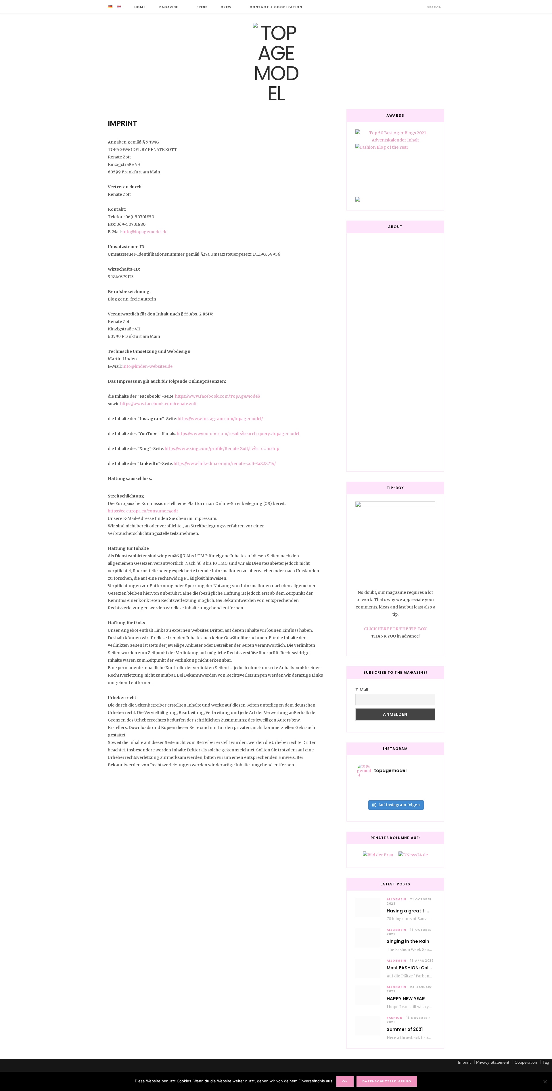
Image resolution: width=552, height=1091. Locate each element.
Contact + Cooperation (276, 7)
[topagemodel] (276, 63)
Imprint (464, 1062)
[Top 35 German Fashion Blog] (395, 199)
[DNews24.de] (413, 855)
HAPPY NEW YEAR (406, 999)
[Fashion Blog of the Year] (395, 165)
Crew (226, 7)
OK (345, 1081)
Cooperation (526, 1062)
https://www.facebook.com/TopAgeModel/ (217, 396)
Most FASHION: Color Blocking (420, 968)
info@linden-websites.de (147, 366)
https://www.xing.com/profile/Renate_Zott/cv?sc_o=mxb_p (222, 448)
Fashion (394, 1018)
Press (202, 7)
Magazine (168, 7)
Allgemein (396, 899)
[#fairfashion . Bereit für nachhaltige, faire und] (369, 793)
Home (139, 7)
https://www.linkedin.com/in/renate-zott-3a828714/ (225, 463)
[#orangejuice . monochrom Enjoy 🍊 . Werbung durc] (421, 793)
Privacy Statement (492, 1062)
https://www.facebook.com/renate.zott (158, 403)
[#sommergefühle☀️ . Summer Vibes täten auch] (395, 786)
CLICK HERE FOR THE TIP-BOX (395, 628)
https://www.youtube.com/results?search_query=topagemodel (238, 433)
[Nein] (545, 1081)
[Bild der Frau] (378, 855)
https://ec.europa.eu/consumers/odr (143, 511)
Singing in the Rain (408, 941)
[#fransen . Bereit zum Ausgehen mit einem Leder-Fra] (421, 786)
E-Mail (361, 689)
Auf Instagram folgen (399, 805)
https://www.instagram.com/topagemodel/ (220, 418)
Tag (546, 1062)
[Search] (421, 7)
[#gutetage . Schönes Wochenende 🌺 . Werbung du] (395, 793)
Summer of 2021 (405, 1029)
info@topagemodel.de (144, 231)
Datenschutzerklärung (387, 1081)
